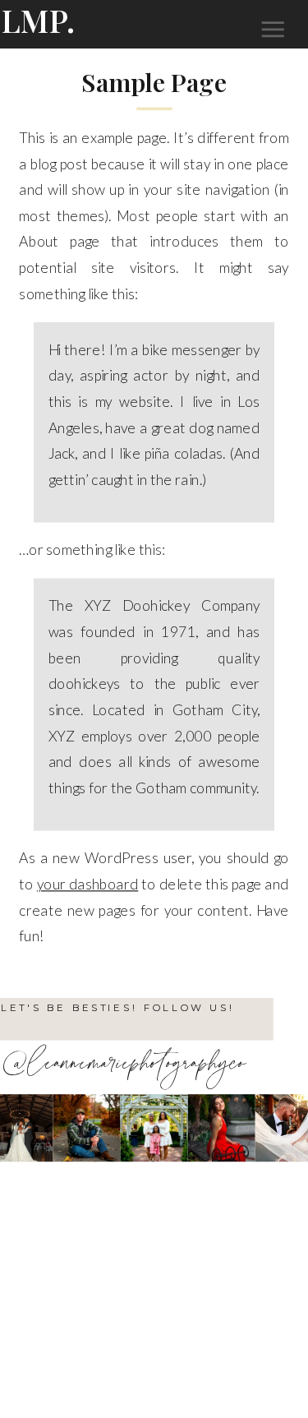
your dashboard (87, 883)
